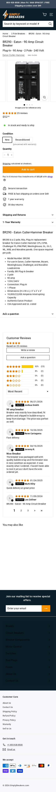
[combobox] (28, 24)
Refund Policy (9, 716)
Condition (8, 133)
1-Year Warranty (11, 222)
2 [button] (21, 510)
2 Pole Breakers (18, 34)
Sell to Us (7, 728)
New (7, 139)
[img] (22, 401)
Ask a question (11, 314)
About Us (7, 703)
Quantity (7, 149)
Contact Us (8, 707)
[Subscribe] (46, 608)
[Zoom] (44, 97)
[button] (10, 113)
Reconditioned (22, 140)
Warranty (7, 724)
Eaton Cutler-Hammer (14, 55)
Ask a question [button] (28, 357)
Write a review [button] (28, 350)
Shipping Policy (10, 711)
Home (5, 34)
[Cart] (44, 14)
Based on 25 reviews (17, 346)
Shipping (7, 164)
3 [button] (28, 510)
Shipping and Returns (14, 214)
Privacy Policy (9, 720)
